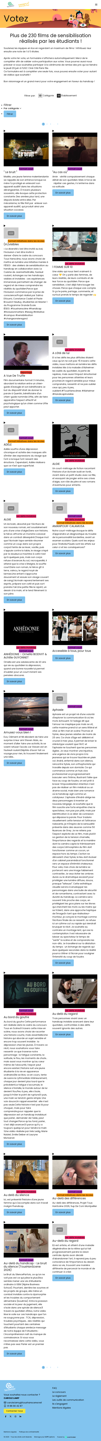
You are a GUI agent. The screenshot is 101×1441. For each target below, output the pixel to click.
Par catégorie (11, 108)
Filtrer (10, 114)
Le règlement (59, 1395)
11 (57, 124)
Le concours (59, 1392)
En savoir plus (14, 215)
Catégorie (48, 95)
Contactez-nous (14, 1411)
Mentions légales (61, 1407)
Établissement (69, 95)
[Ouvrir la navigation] (96, 4)
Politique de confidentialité (29, 1432)
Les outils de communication (68, 1399)
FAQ (54, 1388)
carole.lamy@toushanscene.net (24, 1402)
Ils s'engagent (59, 1403)
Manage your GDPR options (44, 1437)
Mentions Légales (10, 1432)
